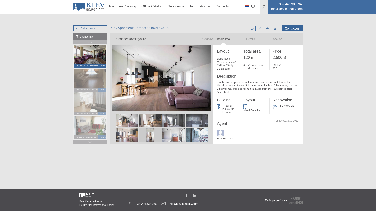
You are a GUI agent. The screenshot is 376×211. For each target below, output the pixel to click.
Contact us (292, 28)
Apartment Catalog (122, 6)
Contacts (222, 6)
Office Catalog (151, 6)
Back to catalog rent (90, 28)
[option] (90, 56)
